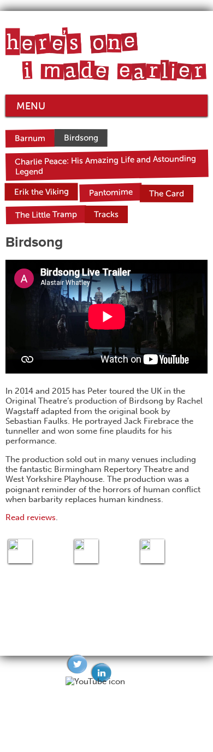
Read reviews (30, 517)
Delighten (128, 739)
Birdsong (80, 138)
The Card (166, 193)
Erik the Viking (41, 191)
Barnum (30, 138)
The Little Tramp (45, 214)
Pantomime (110, 191)
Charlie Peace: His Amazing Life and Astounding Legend (105, 165)
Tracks (106, 214)
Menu (30, 106)
